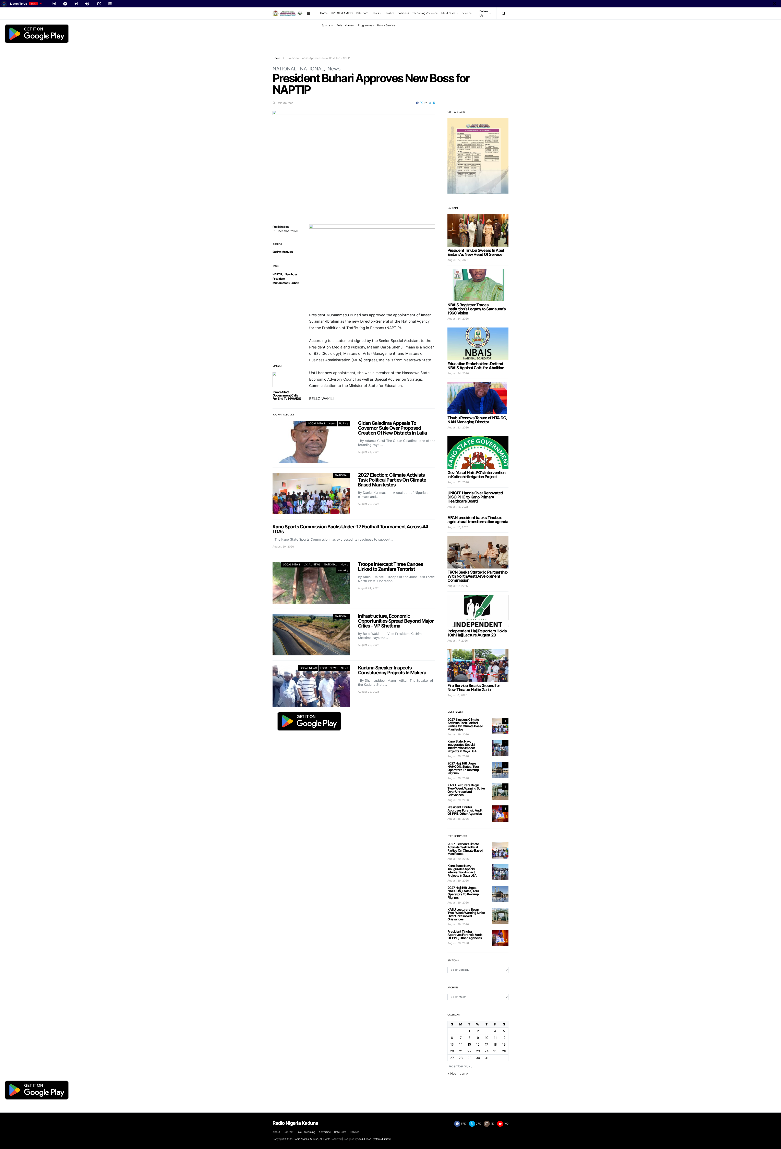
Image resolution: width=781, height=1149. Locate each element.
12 (504, 1038)
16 (478, 1044)
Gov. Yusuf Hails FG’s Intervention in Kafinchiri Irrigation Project (476, 474)
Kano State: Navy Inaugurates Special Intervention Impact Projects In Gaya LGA (462, 746)
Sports (326, 25)
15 (469, 1044)
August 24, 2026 (458, 318)
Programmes (366, 25)
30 (478, 1058)
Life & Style (448, 13)
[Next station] (54, 3)
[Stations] (110, 3)
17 (486, 1044)
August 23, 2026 (458, 427)
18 (495, 1044)
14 (460, 1044)
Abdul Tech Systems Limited (374, 1138)
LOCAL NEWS (316, 423)
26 (504, 1051)
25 (495, 1051)
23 (478, 1051)
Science (467, 13)
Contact (288, 1132)
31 (486, 1058)
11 (495, 1038)
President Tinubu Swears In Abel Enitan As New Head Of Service (475, 252)
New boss (291, 274)
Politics (389, 13)
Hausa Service (386, 25)
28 (461, 1058)
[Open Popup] (99, 3)
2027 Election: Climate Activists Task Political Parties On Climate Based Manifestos (465, 724)
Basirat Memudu (283, 251)
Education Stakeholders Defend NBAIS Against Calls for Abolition (475, 365)
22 (469, 1051)
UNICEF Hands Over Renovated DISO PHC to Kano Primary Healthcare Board (475, 497)
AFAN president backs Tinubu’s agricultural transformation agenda (477, 519)
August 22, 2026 (458, 482)
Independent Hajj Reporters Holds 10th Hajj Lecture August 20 (477, 633)
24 (486, 1051)
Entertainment (346, 25)
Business (403, 13)
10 (486, 1038)
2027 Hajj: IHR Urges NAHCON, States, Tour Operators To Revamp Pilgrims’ (463, 768)
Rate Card (362, 13)
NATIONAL (285, 69)
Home (324, 13)
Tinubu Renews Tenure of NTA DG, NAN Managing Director (477, 419)
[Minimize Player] (774, 3)
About (276, 1132)
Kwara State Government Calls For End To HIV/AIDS (287, 395)
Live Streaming (306, 1132)
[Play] (65, 3)
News (375, 13)
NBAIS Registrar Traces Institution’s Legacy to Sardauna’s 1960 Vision (476, 308)
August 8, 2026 (457, 695)
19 (504, 1044)
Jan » (464, 1073)
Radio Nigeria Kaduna (306, 1138)
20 (452, 1051)
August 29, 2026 (458, 734)
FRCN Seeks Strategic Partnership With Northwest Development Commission (477, 576)
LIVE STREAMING (342, 13)
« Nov (452, 1073)
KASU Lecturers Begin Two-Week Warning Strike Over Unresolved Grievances (466, 790)
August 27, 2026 (457, 260)
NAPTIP (277, 274)
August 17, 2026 (457, 585)
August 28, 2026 (458, 818)
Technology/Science (425, 13)
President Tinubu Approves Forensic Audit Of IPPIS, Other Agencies (464, 810)
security (343, 570)
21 (460, 1051)
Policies (354, 1132)
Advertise (325, 1132)
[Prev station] (76, 3)
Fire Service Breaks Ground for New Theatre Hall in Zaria (473, 687)
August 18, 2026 (457, 506)
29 (469, 1058)
